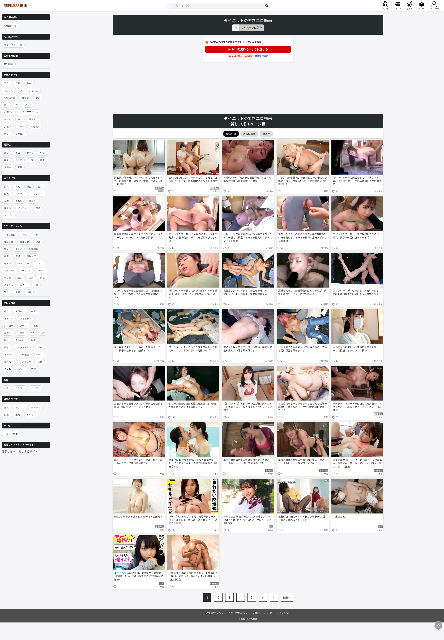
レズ (36, 285)
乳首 (40, 186)
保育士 (32, 119)
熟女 (29, 83)
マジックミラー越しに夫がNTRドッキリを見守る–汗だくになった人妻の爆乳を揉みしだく (193, 294)
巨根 (6, 414)
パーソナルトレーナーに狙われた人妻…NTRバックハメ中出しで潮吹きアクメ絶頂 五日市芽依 (357, 407)
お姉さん (8, 112)
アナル (23, 325)
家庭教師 (35, 126)
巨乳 (6, 186)
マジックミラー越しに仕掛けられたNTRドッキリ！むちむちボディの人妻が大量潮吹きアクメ (138, 294)
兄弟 (20, 167)
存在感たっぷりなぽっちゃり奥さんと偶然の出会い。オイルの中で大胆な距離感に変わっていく (302, 407)
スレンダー (37, 193)
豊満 (38, 208)
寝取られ (8, 241)
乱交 (43, 333)
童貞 (17, 414)
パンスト (35, 388)
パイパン (20, 193)
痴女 (6, 311)
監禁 (6, 292)
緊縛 (40, 347)
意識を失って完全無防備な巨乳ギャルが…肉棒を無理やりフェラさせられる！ (302, 292)
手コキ (21, 333)
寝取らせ (24, 241)
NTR (35, 234)
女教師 (7, 126)
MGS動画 (8, 64)
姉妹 (42, 152)
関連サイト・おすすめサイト (20, 451)
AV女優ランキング (214, 613)
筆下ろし (19, 311)
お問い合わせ (283, 613)
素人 (6, 83)
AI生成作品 (9, 97)
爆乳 (29, 186)
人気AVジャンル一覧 (262, 613)
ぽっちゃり (23, 208)
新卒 (6, 133)
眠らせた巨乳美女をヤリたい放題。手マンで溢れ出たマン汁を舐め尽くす (247, 349)
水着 (6, 388)
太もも (18, 201)
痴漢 (6, 256)
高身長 (7, 208)
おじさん (31, 414)
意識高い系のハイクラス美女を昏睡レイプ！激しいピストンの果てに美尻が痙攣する (247, 292)
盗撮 (17, 256)
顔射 (6, 340)
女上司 (18, 160)
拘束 (29, 292)
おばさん (8, 90)
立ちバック (9, 361)
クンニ (7, 369)
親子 (6, 160)
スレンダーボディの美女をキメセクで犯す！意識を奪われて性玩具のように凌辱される (357, 292)
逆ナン (7, 263)
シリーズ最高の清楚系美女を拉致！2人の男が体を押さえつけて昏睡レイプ (192, 405)
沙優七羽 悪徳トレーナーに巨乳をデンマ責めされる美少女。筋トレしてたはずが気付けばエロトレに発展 (357, 463)
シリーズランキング (238, 613)
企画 (38, 241)
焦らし (21, 369)
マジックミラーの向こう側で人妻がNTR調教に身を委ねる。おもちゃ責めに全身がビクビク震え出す (302, 237)
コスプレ (19, 388)
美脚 (6, 201)
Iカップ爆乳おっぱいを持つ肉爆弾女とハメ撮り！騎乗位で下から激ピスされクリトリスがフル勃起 (193, 520)
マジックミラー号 (13, 45)
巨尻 (6, 193)
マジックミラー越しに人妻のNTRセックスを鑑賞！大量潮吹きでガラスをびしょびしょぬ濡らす (193, 237)
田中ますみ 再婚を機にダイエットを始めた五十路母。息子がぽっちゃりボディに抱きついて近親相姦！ (193, 576)
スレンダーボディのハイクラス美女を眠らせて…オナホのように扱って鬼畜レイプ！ (193, 349)
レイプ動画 (9, 234)
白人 (20, 119)
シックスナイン (23, 347)
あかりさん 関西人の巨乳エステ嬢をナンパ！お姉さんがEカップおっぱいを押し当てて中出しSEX (247, 520)
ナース (21, 126)
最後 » (287, 597)
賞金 (6, 249)
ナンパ (18, 249)
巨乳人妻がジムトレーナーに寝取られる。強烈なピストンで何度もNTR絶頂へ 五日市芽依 (193, 179)
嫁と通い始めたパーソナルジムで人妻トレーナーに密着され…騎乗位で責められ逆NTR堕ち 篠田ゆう (138, 181)
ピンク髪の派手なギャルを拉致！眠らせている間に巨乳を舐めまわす (302, 349)
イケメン (19, 407)
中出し (34, 311)
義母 (17, 152)
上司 (31, 160)
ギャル (28, 105)
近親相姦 (33, 249)
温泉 (31, 277)
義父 (6, 152)
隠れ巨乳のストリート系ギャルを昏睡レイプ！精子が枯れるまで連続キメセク (137, 349)
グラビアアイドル (29, 112)
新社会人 (19, 133)
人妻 (17, 83)
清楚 (38, 97)
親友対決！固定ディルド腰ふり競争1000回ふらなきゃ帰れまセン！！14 (302, 518)
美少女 (25, 97)
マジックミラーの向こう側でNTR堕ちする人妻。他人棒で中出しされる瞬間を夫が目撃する (357, 181)
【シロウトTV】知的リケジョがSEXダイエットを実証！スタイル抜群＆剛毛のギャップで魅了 (247, 407)
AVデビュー (23, 263)
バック (39, 354)
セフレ (30, 152)
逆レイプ (31, 256)
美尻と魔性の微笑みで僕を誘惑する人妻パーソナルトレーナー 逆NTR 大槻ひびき (302, 461)
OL (16, 105)
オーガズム (9, 354)
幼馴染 (7, 167)
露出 (20, 277)
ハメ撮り (8, 325)
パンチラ (8, 285)
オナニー (8, 318)
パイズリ (26, 361)
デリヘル (26, 270)
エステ (39, 263)
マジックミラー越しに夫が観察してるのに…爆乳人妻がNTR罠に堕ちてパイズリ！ (357, 236)
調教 (33, 340)
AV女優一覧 (10, 25)
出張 (17, 292)
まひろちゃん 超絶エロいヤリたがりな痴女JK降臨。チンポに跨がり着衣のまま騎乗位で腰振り (138, 576)
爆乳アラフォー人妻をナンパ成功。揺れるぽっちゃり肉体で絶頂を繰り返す (138, 461)
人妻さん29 (339, 516)
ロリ (6, 105)
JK (21, 90)
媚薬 (35, 325)
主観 (33, 369)
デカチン (35, 407)
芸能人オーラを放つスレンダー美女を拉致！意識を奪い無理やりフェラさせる (138, 405)
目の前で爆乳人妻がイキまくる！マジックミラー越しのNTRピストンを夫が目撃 (138, 236)
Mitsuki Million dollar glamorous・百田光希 (138, 516)
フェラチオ (25, 318)
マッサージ (9, 270)
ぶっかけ (19, 340)
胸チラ (23, 285)
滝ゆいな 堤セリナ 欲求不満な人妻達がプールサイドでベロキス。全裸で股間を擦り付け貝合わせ (193, 463)
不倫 (24, 234)
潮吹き (7, 333)
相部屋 (7, 277)
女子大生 (33, 90)
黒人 (6, 407)
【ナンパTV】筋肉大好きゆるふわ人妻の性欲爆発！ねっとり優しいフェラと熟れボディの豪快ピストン (302, 181)
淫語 (40, 361)
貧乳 (17, 186)
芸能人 (7, 119)
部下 (42, 160)
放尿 (6, 347)
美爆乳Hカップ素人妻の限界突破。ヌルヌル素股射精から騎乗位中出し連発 (247, 179)
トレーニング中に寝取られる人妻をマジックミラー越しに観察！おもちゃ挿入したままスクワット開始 (247, 237)
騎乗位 (25, 354)
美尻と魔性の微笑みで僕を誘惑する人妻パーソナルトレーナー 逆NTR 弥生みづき (247, 461)
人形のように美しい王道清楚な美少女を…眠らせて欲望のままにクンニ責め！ (357, 349)
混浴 (42, 277)
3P (32, 333)
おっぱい (8, 215)
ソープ (41, 270)
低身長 (32, 201)
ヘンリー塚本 (11, 433)
